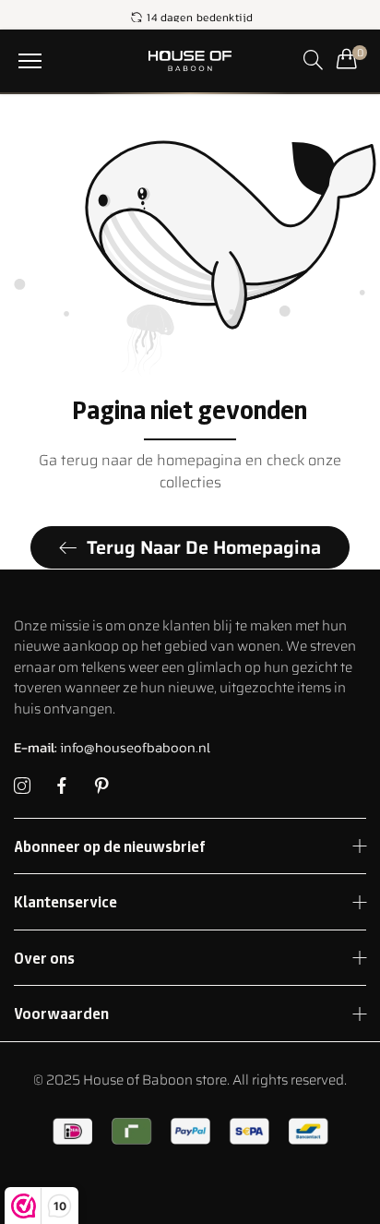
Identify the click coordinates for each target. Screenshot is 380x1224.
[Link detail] (22, 786)
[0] (347, 58)
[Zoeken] (313, 59)
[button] (30, 61)
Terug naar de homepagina (204, 547)
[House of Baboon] (190, 61)
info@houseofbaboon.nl (112, 747)
